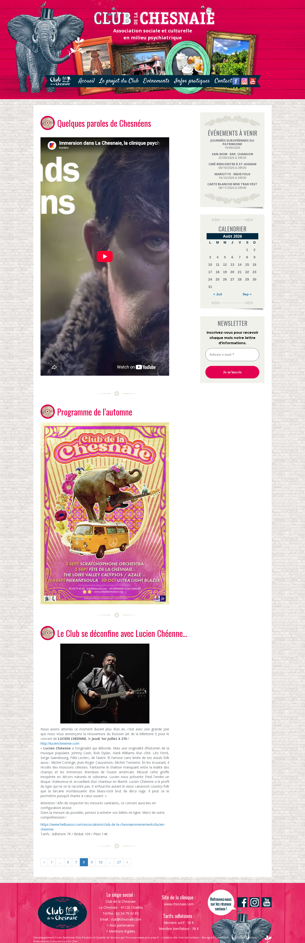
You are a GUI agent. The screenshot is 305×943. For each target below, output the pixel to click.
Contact (223, 81)
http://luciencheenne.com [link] (60, 743)
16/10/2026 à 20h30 (232, 176)
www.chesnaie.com (179, 904)
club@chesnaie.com (126, 919)
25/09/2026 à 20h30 (232, 156)
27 (119, 862)
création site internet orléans (180, 937)
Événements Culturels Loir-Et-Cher (55, 941)
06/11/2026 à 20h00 (232, 186)
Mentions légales (122, 931)
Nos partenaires (122, 925)
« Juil (217, 294)
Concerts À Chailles (243, 937)
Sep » (247, 294)
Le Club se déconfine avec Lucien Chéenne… (122, 633)
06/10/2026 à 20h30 (232, 166)
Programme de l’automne (94, 411)
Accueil (87, 81)
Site (203, 937)
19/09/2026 (232, 144)
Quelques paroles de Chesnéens (104, 123)
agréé (210, 937)
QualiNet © (222, 937)
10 (100, 862)
